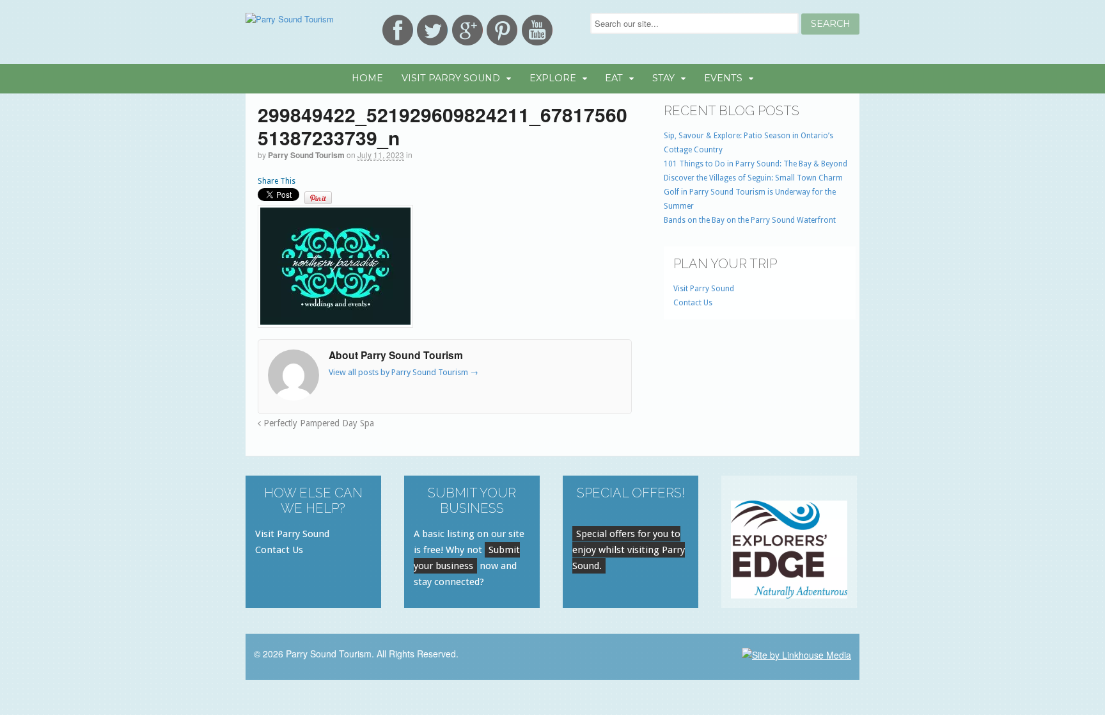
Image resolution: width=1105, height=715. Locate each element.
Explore (552, 78)
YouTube (537, 30)
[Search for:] (695, 23)
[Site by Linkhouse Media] (796, 653)
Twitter (432, 30)
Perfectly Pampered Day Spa (317, 423)
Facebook (397, 30)
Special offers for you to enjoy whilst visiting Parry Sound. (628, 550)
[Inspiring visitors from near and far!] (290, 19)
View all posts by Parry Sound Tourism (403, 372)
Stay (663, 78)
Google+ (467, 30)
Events (723, 78)
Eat (614, 78)
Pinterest (502, 30)
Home (367, 78)
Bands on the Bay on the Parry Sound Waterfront (750, 220)
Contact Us (692, 302)
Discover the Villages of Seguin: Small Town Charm (753, 177)
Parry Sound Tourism (306, 155)
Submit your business (467, 558)
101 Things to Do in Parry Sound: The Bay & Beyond (755, 163)
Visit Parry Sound (451, 78)
